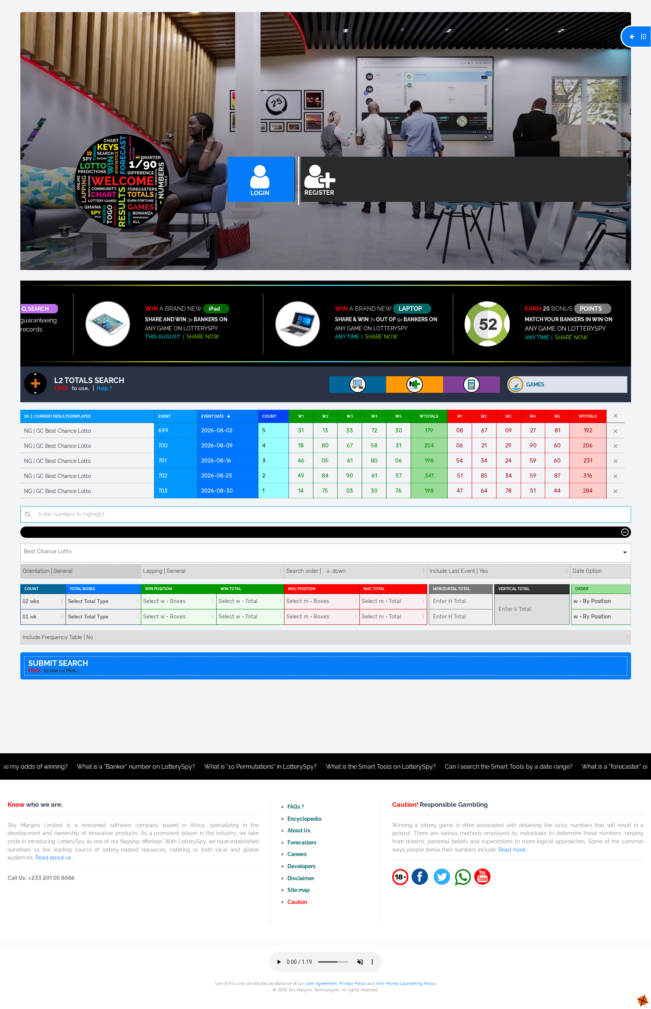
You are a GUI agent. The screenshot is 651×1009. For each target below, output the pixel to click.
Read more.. (513, 849)
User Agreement (321, 983)
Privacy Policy (352, 983)
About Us (298, 830)
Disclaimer (300, 878)
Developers (301, 866)
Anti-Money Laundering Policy (405, 983)
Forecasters (301, 842)
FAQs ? (295, 806)
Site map (298, 890)
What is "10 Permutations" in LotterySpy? (201, 766)
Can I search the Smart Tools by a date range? (449, 766)
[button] (326, 553)
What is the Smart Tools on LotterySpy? (321, 766)
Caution (297, 902)
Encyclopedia (304, 818)
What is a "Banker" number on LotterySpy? (76, 766)
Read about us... (55, 857)
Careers (297, 854)
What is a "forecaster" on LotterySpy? (574, 766)
